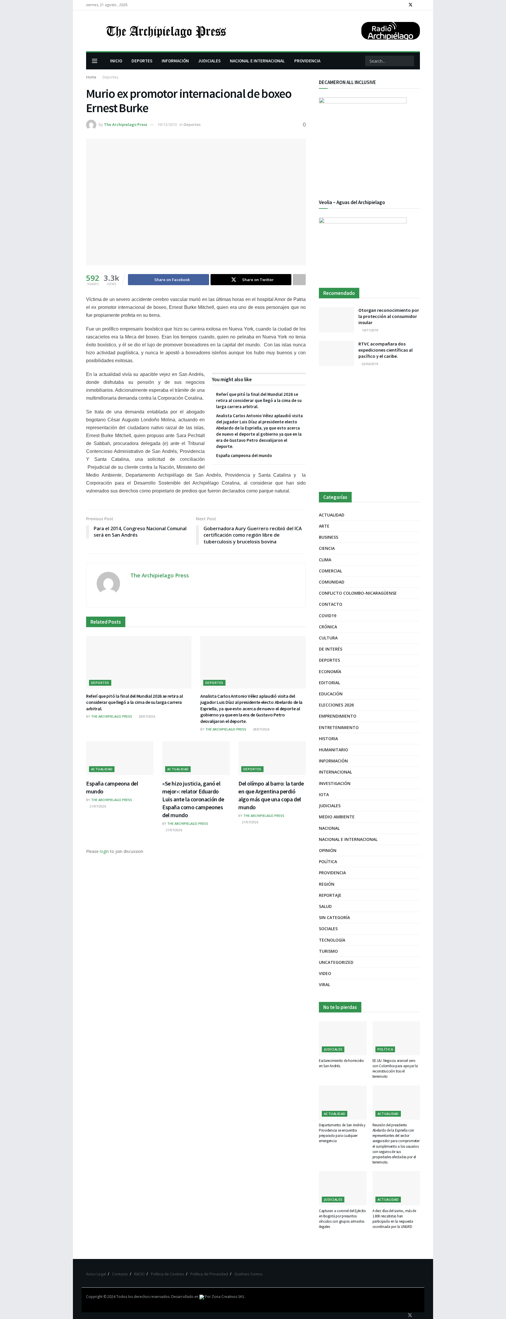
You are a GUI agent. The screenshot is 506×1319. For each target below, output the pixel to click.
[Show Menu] (94, 61)
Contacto (330, 604)
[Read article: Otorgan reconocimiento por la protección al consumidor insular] (336, 319)
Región (326, 884)
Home (91, 77)
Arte (324, 526)
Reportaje (330, 895)
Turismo (328, 951)
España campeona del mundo (244, 455)
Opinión (327, 850)
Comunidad (331, 582)
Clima (325, 559)
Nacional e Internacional (348, 839)
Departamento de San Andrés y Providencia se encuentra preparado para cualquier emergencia (342, 1133)
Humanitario (333, 749)
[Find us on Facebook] (402, 5)
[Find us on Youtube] (418, 5)
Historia (328, 738)
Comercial (330, 571)
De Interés (330, 649)
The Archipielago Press (125, 124)
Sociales (328, 928)
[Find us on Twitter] (410, 5)
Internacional (335, 772)
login (104, 851)
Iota (324, 794)
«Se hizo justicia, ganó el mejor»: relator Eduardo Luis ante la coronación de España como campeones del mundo (193, 799)
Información (333, 761)
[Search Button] (409, 61)
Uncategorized (336, 962)
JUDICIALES (209, 61)
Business (328, 537)
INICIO (116, 61)
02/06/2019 (369, 364)
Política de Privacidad (209, 1274)
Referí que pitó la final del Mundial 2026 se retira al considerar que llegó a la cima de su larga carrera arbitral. (259, 400)
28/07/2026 (146, 716)
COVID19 (327, 615)
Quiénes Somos (248, 1274)
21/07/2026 (97, 806)
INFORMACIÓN (175, 61)
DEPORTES (141, 61)
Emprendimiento (337, 716)
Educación (331, 694)
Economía (330, 671)
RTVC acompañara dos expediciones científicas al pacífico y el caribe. (385, 350)
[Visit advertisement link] (369, 429)
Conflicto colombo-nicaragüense (358, 593)
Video (325, 973)
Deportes (110, 77)
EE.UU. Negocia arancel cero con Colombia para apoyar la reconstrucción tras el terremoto (395, 1068)
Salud (325, 906)
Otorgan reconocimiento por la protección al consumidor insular (388, 316)
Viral (324, 984)
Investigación (335, 783)
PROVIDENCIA (307, 61)
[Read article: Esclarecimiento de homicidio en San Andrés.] (343, 1038)
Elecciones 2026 (336, 705)
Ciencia (327, 548)
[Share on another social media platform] (299, 279)
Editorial (329, 682)
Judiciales (330, 805)
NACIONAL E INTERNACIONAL (257, 61)
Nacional (329, 828)
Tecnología (332, 940)
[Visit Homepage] (165, 31)
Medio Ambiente (337, 817)
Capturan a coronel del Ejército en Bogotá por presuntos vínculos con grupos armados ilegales (342, 1218)
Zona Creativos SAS (228, 1296)
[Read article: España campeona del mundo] (119, 758)
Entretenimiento (339, 727)
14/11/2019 (369, 330)
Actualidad (101, 769)
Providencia (332, 872)
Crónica (328, 626)
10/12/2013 (167, 124)
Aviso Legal (96, 1274)
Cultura (328, 638)
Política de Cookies (167, 1274)
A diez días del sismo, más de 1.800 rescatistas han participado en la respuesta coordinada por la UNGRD (394, 1218)
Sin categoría (334, 917)
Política (328, 861)
